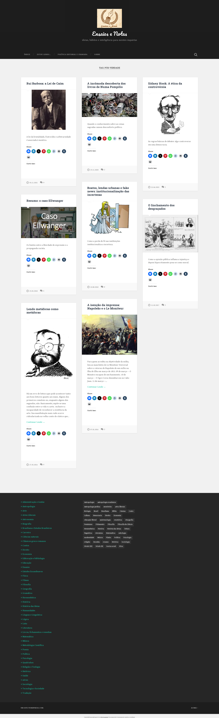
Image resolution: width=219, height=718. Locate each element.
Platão (108, 538)
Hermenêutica (29, 597)
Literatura (27, 628)
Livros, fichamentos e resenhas (37, 632)
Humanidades (29, 610)
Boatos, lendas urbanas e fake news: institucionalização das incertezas (108, 191)
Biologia (87, 511)
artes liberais (120, 507)
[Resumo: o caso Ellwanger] (48, 222)
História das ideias (114, 529)
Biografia (27, 524)
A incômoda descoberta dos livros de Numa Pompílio (106, 85)
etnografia (129, 520)
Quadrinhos (28, 662)
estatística (118, 520)
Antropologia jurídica (92, 507)
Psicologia (27, 658)
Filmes (26, 580)
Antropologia (29, 506)
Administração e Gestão (33, 502)
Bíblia (114, 511)
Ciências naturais (31, 537)
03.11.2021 (33, 183)
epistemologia (105, 520)
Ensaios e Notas (109, 33)
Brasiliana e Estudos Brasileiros (37, 528)
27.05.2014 (33, 465)
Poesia (26, 649)
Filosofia (27, 584)
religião (87, 542)
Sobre (97, 54)
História (26, 602)
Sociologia (27, 684)
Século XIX (88, 546)
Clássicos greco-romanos (34, 541)
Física (25, 576)
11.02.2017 (155, 305)
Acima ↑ (194, 708)
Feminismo (88, 524)
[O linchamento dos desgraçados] (170, 233)
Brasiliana (105, 511)
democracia (97, 515)
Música (26, 641)
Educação (27, 563)
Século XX (99, 546)
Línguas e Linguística (32, 615)
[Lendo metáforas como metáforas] (48, 353)
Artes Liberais (29, 515)
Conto (131, 511)
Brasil (96, 511)
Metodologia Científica (33, 645)
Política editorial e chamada (72, 54)
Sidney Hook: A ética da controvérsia (165, 85)
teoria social (111, 546)
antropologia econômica (107, 502)
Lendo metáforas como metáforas (42, 310)
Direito (26, 550)
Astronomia (28, 519)
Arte (25, 511)
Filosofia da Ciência (125, 524)
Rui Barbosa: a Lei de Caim (45, 83)
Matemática (28, 636)
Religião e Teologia (31, 667)
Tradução (27, 693)
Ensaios (26, 567)
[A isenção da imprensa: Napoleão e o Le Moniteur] (109, 335)
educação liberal (90, 520)
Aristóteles (108, 507)
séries (25, 680)
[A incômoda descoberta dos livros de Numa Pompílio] (109, 105)
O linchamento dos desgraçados (161, 206)
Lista (25, 623)
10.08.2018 (94, 287)
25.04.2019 (155, 187)
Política (26, 654)
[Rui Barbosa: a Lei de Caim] (48, 110)
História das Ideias (31, 606)
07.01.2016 (94, 429)
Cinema (122, 511)
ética (121, 546)
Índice (27, 54)
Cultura (87, 515)
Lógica (26, 619)
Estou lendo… (44, 54)
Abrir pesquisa (195, 54)
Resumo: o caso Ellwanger (44, 200)
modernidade (89, 538)
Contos (26, 545)
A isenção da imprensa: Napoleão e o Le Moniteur (105, 306)
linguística (88, 533)
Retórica (26, 671)
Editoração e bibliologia (33, 558)
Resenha (97, 542)
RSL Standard (104, 717)
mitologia (122, 533)
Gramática (27, 593)
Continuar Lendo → (96, 387)
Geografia (27, 589)
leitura (126, 529)
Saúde (25, 675)
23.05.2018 (33, 291)
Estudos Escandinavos (33, 571)
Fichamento (100, 524)
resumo (106, 542)
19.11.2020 (94, 170)
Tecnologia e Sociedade (33, 688)
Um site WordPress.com (32, 708)
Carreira (27, 532)
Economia (27, 554)
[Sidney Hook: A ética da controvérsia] (170, 113)
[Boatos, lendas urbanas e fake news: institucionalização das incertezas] (109, 217)
